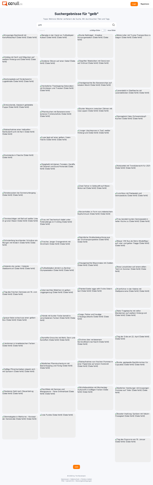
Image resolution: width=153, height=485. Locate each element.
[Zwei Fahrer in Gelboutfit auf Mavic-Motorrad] (95, 196)
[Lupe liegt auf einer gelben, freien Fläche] (58, 148)
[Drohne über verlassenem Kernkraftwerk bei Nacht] (95, 348)
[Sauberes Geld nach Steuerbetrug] (20, 402)
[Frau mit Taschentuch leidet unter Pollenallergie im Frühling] (58, 228)
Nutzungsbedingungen (84, 481)
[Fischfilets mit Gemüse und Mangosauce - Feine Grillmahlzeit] (58, 400)
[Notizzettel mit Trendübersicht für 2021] (133, 177)
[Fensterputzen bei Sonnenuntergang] (20, 203)
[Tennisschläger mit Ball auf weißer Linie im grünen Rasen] (20, 227)
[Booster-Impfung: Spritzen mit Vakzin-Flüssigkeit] (133, 424)
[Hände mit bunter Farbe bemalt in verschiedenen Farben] (58, 325)
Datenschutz (75, 479)
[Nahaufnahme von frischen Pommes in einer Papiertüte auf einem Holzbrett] (95, 372)
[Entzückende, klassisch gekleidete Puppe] (20, 115)
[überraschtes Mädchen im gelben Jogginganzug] (58, 301)
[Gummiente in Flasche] (20, 172)
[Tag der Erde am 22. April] (133, 347)
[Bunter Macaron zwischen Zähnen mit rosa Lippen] (95, 117)
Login (134, 4)
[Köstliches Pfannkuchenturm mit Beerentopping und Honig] (58, 374)
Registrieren (145, 4)
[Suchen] (113, 25)
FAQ (62, 481)
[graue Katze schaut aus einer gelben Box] (20, 328)
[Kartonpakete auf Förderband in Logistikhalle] (20, 90)
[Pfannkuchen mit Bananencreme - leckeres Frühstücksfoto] (58, 122)
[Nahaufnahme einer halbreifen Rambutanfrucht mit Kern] (20, 140)
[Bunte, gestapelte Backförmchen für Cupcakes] (133, 373)
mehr (76, 467)
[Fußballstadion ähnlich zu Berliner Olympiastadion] (58, 277)
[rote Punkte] (58, 425)
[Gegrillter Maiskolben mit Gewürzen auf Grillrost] (95, 70)
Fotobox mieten (86, 479)
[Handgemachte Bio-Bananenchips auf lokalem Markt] (95, 93)
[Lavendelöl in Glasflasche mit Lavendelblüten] (133, 101)
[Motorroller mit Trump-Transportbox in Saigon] (133, 60)
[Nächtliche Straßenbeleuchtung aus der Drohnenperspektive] (95, 248)
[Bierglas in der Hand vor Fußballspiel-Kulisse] (58, 46)
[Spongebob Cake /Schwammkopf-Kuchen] (133, 139)
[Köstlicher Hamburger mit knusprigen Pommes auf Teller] (133, 399)
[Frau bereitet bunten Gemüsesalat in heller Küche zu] (133, 228)
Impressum (65, 479)
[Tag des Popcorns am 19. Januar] (133, 450)
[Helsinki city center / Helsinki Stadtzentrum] (20, 277)
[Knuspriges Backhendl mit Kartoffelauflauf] (20, 44)
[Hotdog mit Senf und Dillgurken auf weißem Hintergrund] (20, 66)
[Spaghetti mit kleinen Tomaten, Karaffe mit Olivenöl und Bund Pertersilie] (58, 189)
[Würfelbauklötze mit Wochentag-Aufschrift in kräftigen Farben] (95, 398)
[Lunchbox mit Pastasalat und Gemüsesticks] (133, 204)
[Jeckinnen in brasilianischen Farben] (20, 354)
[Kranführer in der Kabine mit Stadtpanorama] (133, 298)
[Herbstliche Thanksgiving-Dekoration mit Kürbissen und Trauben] (58, 97)
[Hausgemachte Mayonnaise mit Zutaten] (95, 274)
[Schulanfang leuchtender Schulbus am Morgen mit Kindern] (20, 251)
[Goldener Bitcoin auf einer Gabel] (58, 71)
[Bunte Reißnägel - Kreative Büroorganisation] (95, 46)
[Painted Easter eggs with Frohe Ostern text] (95, 299)
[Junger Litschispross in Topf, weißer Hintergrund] (95, 156)
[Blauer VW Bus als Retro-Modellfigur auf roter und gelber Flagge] (133, 252)
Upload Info (70, 481)
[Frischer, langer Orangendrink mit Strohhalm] (58, 253)
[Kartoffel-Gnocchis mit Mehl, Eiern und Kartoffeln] (58, 348)
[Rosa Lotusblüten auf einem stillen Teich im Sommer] (133, 276)
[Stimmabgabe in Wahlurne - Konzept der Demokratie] (20, 427)
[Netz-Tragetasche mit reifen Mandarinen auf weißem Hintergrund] (133, 321)
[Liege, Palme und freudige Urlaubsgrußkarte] (95, 324)
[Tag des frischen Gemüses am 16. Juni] (20, 303)
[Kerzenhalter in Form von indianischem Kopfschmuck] (95, 222)
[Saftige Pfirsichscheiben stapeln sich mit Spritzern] (20, 378)
